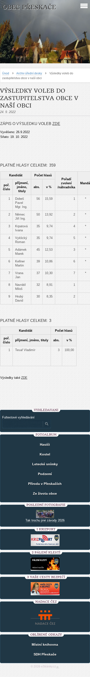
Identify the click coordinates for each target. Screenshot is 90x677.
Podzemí (45, 474)
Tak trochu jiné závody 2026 (45, 520)
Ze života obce (45, 493)
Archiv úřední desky (29, 73)
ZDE (56, 124)
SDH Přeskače (45, 654)
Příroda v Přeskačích (45, 484)
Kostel (45, 454)
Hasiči (45, 444)
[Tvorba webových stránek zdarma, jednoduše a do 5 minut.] (57, 667)
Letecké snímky (45, 464)
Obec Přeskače (29, 7)
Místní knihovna (45, 644)
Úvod (5, 73)
